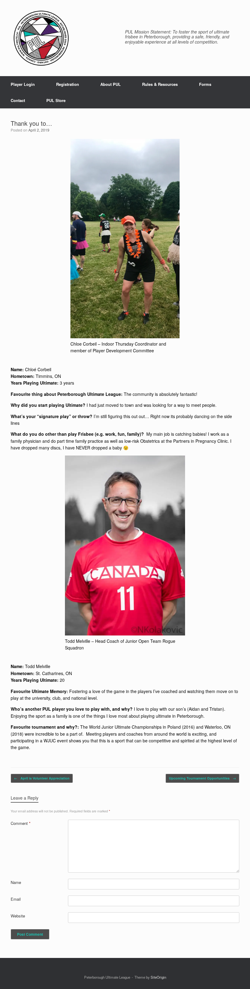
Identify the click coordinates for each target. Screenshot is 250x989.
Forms (205, 84)
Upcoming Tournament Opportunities (202, 778)
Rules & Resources (160, 84)
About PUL (110, 84)
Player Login (23, 84)
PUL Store (56, 100)
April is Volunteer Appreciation (42, 778)
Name (16, 882)
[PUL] (41, 38)
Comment (20, 823)
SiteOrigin (158, 977)
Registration (67, 84)
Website (18, 916)
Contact (18, 100)
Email (16, 899)
